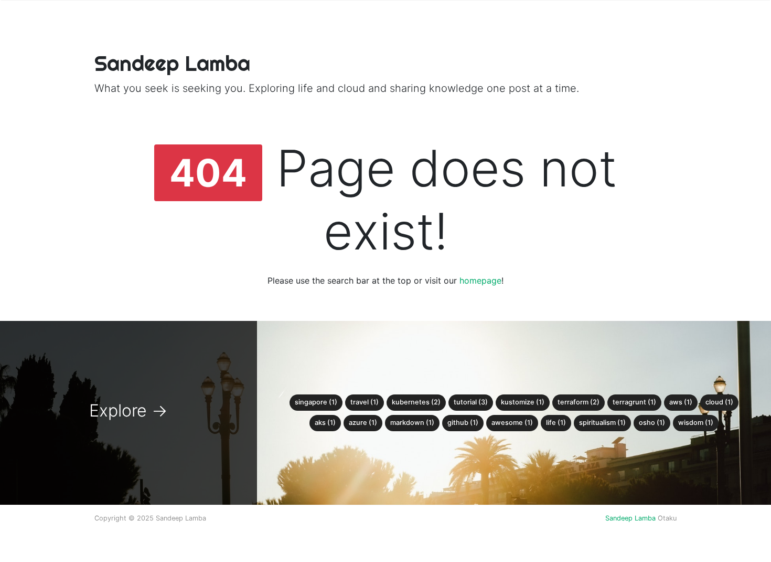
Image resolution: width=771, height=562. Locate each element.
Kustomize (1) (522, 402)
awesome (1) (512, 422)
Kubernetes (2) (416, 402)
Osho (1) (652, 422)
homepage (480, 280)
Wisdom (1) (695, 422)
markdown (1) (412, 422)
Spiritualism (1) (602, 422)
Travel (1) (364, 402)
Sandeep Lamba (630, 518)
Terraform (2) (578, 402)
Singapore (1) (316, 402)
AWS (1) (680, 402)
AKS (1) (325, 422)
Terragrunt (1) (634, 402)
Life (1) (556, 422)
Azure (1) (363, 422)
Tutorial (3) (471, 402)
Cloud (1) (719, 402)
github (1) (462, 422)
